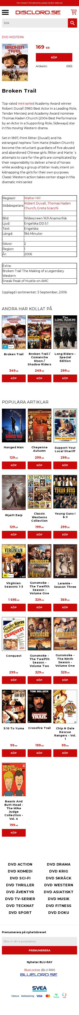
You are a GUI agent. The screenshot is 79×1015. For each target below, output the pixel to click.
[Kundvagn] (73, 12)
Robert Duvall (35, 203)
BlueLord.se (32, 970)
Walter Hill (32, 198)
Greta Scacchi (47, 208)
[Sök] (72, 23)
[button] (5, 12)
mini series (26, 103)
